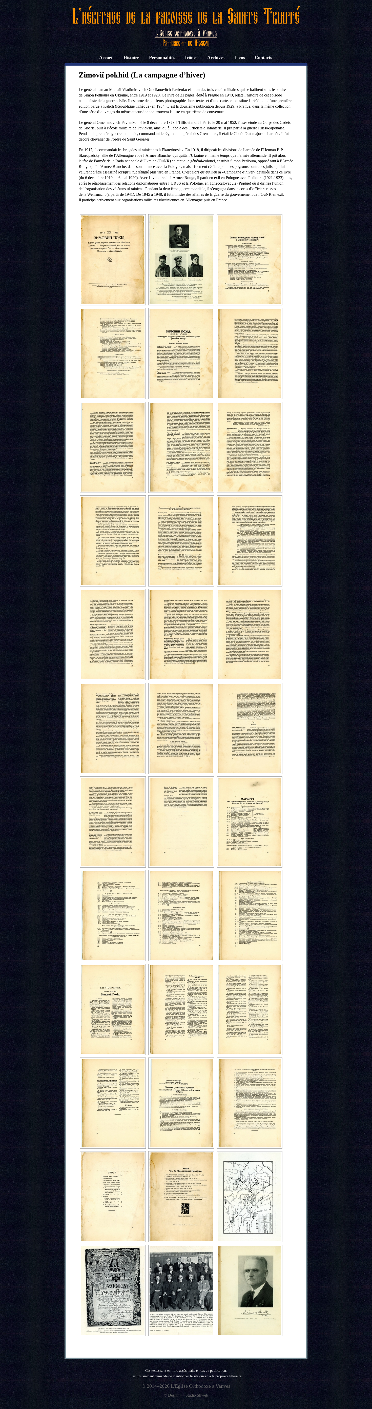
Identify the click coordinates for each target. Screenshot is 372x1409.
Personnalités (162, 57)
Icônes (191, 57)
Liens (239, 57)
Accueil (106, 57)
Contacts (263, 57)
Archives (215, 57)
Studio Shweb (196, 1395)
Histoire (131, 57)
